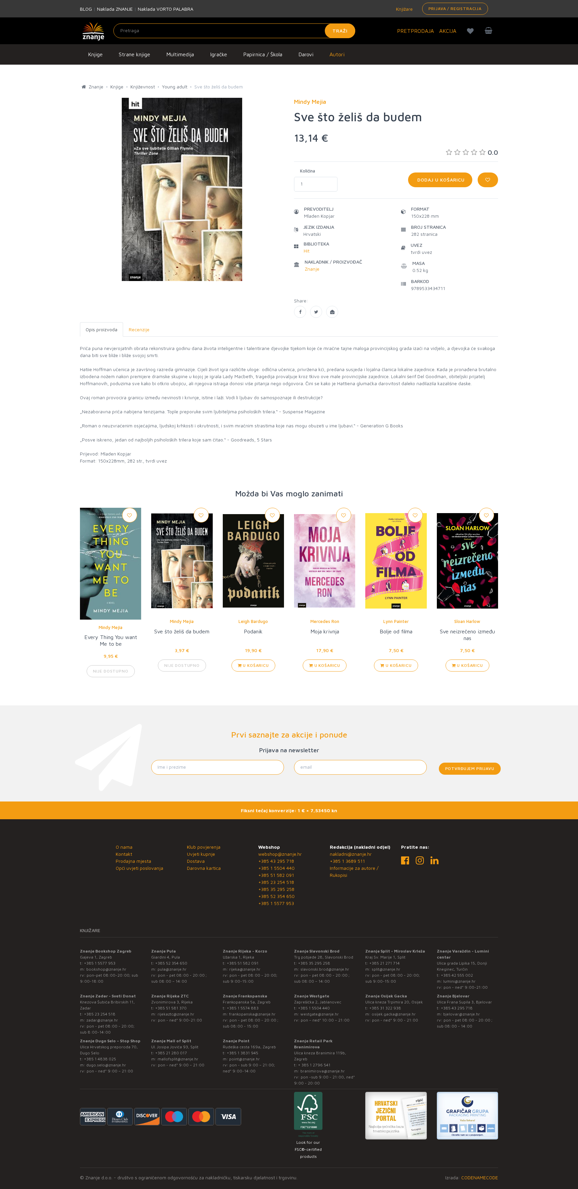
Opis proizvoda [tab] (101, 329)
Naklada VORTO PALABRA (165, 9)
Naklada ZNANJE (115, 9)
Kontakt (124, 854)
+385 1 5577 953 (276, 903)
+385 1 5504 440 (276, 868)
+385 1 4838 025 (100, 1058)
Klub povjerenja (203, 847)
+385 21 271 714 (384, 963)
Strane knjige (134, 54)
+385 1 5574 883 (243, 1007)
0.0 (493, 152)
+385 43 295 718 (276, 861)
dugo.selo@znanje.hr (106, 1064)
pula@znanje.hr (172, 969)
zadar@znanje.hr (102, 1020)
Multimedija (180, 54)
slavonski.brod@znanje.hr (324, 969)
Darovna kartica (204, 868)
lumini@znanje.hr (459, 981)
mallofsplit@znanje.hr (178, 1058)
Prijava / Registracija (455, 8)
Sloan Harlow (467, 621)
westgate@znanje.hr (319, 1014)
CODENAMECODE (479, 1177)
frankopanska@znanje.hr (252, 1014)
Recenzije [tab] (139, 329)
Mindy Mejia (110, 627)
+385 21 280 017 (171, 1052)
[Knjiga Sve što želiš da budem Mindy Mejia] (300, 312)
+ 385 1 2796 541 (314, 1064)
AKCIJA (447, 31)
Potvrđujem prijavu (469, 768)
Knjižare (404, 9)
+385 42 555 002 (457, 975)
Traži (340, 30)
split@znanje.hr (386, 969)
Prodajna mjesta (133, 861)
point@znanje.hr (244, 1058)
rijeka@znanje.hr (245, 969)
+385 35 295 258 (276, 889)
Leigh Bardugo (253, 621)
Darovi (305, 54)
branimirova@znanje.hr (322, 1070)
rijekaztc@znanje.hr (176, 1014)
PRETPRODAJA (415, 31)
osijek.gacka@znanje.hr (394, 1014)
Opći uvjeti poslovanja (139, 868)
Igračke (218, 54)
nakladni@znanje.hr (351, 854)
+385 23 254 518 (276, 882)
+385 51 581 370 (171, 1007)
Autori (337, 54)
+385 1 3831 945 (242, 1052)
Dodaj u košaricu (440, 180)
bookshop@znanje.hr (106, 969)
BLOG (86, 9)
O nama (124, 847)
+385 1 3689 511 (347, 861)
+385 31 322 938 (385, 1007)
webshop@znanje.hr (280, 854)
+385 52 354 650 (276, 896)
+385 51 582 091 (276, 875)
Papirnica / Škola (262, 54)
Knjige (95, 54)
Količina (307, 170)
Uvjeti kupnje (201, 854)
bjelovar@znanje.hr (461, 1014)
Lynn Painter (396, 621)
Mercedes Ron (324, 621)
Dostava (196, 861)
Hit (306, 251)
